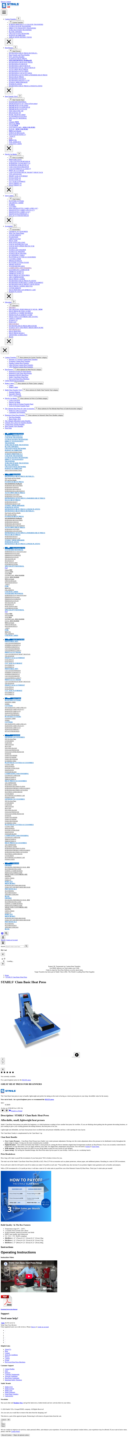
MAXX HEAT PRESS (16, 77)
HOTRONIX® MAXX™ (17, 78)
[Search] (26, 946)
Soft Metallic (15, 131)
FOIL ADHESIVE (15, 142)
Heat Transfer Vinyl (11, 96)
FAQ (6, 1371)
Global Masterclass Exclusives (14, 381)
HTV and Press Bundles (16, 57)
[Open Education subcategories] (14, 301)
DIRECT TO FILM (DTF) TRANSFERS (22, 28)
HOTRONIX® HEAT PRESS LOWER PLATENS (25, 86)
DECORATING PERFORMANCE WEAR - (26, 309)
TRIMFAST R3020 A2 (16, 271)
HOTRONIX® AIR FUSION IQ (19, 66)
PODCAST (12, 322)
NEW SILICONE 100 (16, 111)
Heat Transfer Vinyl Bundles (14, 426)
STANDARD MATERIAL (18, 102)
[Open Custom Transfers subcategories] (18, 18)
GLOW (13, 125)
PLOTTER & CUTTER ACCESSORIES (22, 257)
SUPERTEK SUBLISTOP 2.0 (19, 165)
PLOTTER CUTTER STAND (19, 262)
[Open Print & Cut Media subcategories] (19, 153)
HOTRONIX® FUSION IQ (18, 64)
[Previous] (3, 1059)
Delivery (7, 1373)
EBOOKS (12, 307)
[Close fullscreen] (3, 1069)
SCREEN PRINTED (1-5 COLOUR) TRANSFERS (26, 24)
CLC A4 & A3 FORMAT (17, 181)
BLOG (11, 337)
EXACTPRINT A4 (15, 183)
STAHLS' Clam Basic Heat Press (16, 977)
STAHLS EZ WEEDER (17, 251)
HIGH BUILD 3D (15, 113)
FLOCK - (18, 129)
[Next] (3, 1062)
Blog (6, 1351)
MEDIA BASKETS (15, 261)
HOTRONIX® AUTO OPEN (18, 71)
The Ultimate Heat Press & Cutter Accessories (20, 408)
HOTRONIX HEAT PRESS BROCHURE (23, 326)
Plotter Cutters (9, 383)
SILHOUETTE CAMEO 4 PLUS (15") (22, 210)
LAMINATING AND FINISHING (20, 268)
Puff (10, 120)
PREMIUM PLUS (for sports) (18, 105)
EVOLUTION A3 (15, 180)
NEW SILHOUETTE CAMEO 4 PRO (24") (23, 208)
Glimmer (14, 122)
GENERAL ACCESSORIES (18, 231)
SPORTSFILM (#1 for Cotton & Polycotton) (23, 103)
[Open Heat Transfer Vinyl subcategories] (20, 96)
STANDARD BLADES (17, 266)
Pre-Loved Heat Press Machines (15, 1362)
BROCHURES (14, 324)
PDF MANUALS (14, 329)
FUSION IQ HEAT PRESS (18, 58)
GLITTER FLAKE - (22, 127)
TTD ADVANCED (15, 174)
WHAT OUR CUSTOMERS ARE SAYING (23, 317)
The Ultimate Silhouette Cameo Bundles (18, 421)
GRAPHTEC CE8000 (16, 203)
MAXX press (26, 1080)
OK (9, 1419)
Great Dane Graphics (11, 1394)
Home (7, 975)
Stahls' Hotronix (10, 1392)
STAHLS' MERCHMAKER (18, 82)
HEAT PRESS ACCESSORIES (19, 275)
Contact (7, 1353)
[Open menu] (4, 12)
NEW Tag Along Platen (16, 233)
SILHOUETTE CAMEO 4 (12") (19, 212)
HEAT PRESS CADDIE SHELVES (21, 286)
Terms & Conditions (11, 1355)
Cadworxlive (9, 1396)
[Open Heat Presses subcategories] (15, 47)
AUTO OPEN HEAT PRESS (18, 69)
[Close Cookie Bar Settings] (1, 1422)
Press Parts (8, 428)
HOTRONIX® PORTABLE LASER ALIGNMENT (26, 282)
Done (3, 1424)
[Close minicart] (3, 954)
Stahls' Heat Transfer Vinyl (13, 390)
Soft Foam (14, 124)
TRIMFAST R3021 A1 (16, 273)
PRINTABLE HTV (15, 159)
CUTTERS (12, 206)
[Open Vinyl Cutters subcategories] (16, 195)
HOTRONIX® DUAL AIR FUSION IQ (22, 68)
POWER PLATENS (15, 84)
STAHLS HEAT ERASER (17, 253)
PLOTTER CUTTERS (16, 201)
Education (8, 302)
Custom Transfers (10, 19)
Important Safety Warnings (13, 1380)
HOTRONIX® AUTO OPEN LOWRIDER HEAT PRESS (28, 75)
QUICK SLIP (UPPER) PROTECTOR (21, 246)
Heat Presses (9, 48)
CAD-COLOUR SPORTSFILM (19, 161)
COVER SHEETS (15, 235)
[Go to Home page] (10, 8)
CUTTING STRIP (15, 259)
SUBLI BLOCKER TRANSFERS (20, 30)
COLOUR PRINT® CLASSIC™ (20, 169)
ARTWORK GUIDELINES (18, 335)
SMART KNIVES (15, 264)
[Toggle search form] (6, 933)
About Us (8, 1349)
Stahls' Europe (9, 1389)
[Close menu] (9, 42)
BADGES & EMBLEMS (17, 35)
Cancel (4, 1419)
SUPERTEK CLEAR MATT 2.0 (19, 163)
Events (7, 1360)
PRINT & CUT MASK (16, 170)
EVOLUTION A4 (15, 178)
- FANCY (12, 136)
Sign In (3, 940)
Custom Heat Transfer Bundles (14, 424)
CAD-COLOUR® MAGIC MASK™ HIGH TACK (26, 172)
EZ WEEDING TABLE (17, 255)
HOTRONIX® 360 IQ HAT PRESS (21, 62)
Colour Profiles (10, 1369)
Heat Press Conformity (12, 1378)
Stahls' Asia (8, 1390)
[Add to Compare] (6, 1110)
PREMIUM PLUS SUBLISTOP (19, 107)
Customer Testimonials (12, 1374)
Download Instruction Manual (9, 1309)
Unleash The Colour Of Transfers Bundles (18, 423)
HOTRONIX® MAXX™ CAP (19, 80)
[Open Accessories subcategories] (15, 225)
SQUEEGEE (13, 248)
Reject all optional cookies (21, 1435)
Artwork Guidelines (11, 1376)
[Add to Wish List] (2, 1110)
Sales (3, 1323)
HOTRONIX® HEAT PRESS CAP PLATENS (24, 284)
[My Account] (3, 937)
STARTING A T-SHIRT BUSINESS (21, 313)
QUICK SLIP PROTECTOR (18, 244)
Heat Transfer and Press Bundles (19, 55)
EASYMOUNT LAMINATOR (19, 270)
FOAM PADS (13, 237)
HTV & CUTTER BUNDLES (19, 215)
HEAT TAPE (13, 240)
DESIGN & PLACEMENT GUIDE (20, 315)
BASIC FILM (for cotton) (17, 114)
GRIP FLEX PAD (15, 239)
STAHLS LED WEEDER (17, 250)
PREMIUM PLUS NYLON (18, 109)
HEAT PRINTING (15, 331)
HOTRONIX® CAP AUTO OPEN (20, 73)
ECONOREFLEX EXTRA (18, 116)
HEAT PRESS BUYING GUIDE (20, 311)
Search (3, 946)
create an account (43, 1327)
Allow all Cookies (7, 1435)
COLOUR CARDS (15, 144)
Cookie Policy (15, 1431)
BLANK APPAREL (15, 32)
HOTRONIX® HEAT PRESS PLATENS (22, 281)
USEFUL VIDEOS (15, 318)
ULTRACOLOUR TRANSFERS (20, 26)
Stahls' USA (9, 1387)
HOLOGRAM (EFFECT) (17, 134)
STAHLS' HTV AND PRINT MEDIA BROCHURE (26, 327)
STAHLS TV (13, 320)
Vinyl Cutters (9, 196)
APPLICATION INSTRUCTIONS (20, 37)
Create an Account (12, 940)
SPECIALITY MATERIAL (18, 118)
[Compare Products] (2, 934)
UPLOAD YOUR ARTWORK (19, 33)
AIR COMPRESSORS (16, 277)
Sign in (33, 1327)
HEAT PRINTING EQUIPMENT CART (22, 290)
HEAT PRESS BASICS (16, 333)
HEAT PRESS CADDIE (17, 279)
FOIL (10, 138)
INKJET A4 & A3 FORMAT (18, 176)
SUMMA (12, 205)
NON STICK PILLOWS (17, 242)
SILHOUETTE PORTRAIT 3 (19, 214)
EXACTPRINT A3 (15, 185)
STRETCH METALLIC (17, 133)
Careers (7, 1358)
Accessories (9, 226)
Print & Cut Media (11, 154)
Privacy (7, 1357)
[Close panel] (3, 964)
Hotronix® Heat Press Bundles (15, 415)
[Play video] (77, 1055)
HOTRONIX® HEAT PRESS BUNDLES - (23, 53)
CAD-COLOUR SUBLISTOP (19, 167)
